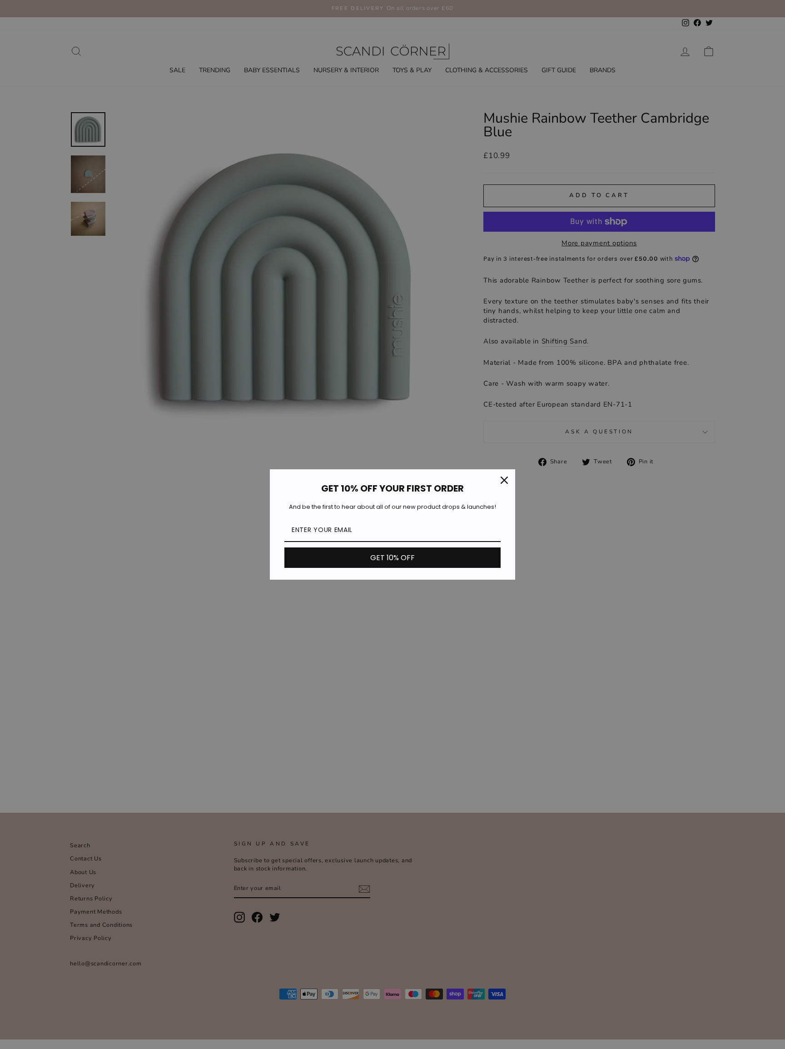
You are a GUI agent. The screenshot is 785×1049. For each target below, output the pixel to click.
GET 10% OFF (392, 557)
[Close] (504, 480)
